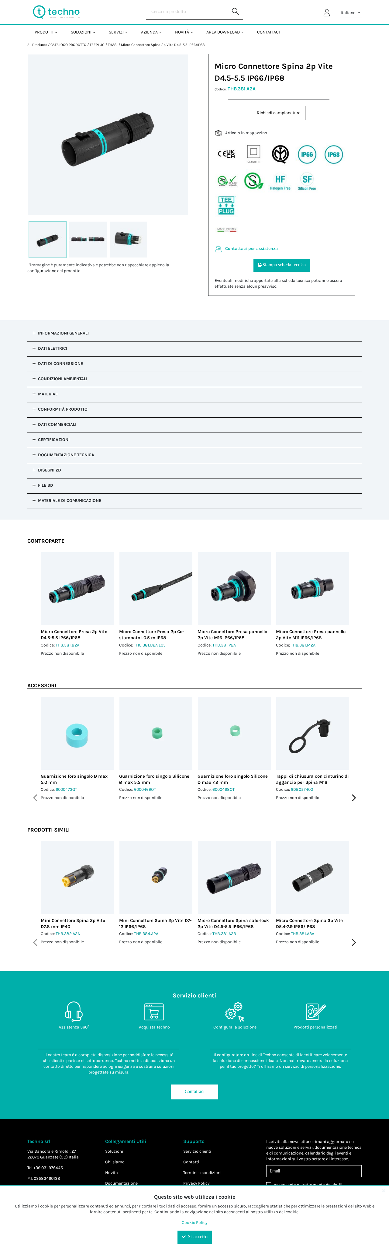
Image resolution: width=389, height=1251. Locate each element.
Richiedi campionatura (279, 112)
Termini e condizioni (202, 1172)
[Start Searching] (235, 12)
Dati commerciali (57, 424)
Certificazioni (54, 439)
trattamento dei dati (320, 1184)
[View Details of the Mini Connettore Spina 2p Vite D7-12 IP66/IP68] (155, 877)
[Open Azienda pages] (163, 32)
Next (354, 797)
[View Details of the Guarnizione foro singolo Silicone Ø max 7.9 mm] (234, 733)
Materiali (48, 394)
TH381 (113, 45)
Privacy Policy (196, 1183)
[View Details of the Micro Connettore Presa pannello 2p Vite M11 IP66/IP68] (312, 588)
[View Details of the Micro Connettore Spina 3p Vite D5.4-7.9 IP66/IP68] (312, 877)
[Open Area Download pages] (245, 32)
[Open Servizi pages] (129, 32)
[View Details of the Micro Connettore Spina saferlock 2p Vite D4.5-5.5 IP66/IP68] (234, 877)
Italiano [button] (348, 12)
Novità (111, 1172)
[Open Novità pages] (194, 32)
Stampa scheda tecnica (284, 265)
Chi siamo (115, 1162)
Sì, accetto (197, 1237)
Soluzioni (114, 1151)
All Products (37, 45)
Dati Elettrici (52, 348)
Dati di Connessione (60, 363)
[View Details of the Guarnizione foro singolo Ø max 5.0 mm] (77, 733)
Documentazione (121, 1183)
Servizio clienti (197, 1151)
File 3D (45, 485)
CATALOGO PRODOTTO (68, 45)
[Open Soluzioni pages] (96, 32)
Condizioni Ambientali (62, 378)
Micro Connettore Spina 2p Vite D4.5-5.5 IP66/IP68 (163, 45)
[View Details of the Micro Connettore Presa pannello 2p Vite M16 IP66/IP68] (234, 588)
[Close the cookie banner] (383, 1190)
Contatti (191, 1162)
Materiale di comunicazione (69, 500)
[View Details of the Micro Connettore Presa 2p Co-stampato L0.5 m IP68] (155, 588)
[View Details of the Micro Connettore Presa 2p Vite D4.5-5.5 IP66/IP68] (77, 588)
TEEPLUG (97, 45)
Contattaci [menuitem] (268, 32)
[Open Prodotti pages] (58, 32)
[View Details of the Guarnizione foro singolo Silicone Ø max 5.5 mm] (155, 733)
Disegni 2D (49, 470)
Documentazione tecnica (66, 454)
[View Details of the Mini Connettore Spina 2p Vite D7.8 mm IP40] (77, 877)
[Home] (56, 12)
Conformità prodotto (63, 409)
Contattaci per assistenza (251, 248)
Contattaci (194, 1092)
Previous (35, 797)
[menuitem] (45, 32)
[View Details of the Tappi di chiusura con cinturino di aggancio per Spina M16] (312, 733)
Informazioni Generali (63, 333)
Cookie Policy (195, 1222)
